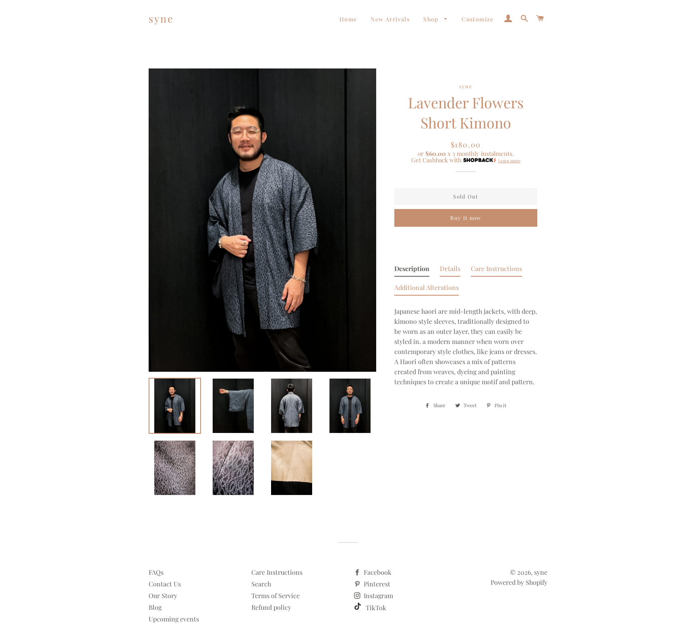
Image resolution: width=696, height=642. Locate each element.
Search (261, 584)
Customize (478, 19)
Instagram (377, 595)
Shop (431, 19)
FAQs (156, 572)
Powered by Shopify (519, 582)
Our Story (163, 595)
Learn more (509, 161)
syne (161, 18)
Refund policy (271, 607)
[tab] (411, 270)
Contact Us (165, 584)
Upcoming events (174, 619)
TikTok (375, 607)
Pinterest (376, 584)
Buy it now (465, 217)
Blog (155, 607)
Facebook (377, 572)
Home (348, 19)
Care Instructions (276, 572)
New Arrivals (390, 19)
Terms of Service (275, 595)
